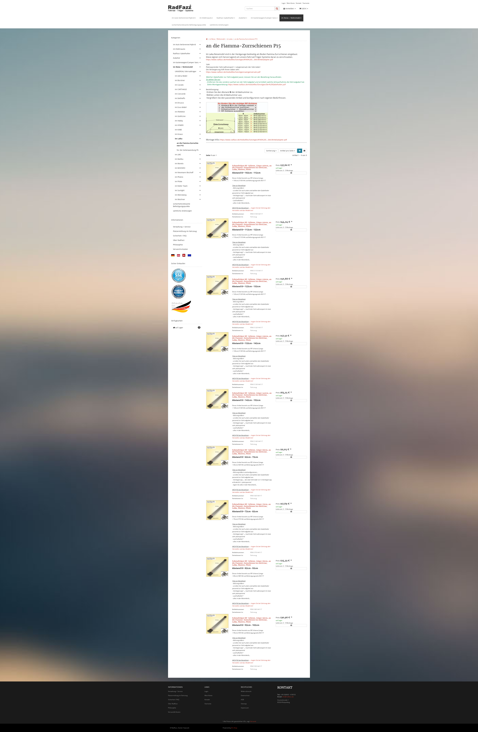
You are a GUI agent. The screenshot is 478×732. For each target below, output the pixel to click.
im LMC (178, 154)
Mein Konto (291, 3)
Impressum (245, 708)
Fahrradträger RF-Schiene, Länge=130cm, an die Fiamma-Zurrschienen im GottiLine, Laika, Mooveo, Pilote (251, 338)
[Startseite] (206, 39)
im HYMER (179, 125)
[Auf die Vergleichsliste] (291, 173)
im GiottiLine (180, 116)
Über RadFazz (178, 240)
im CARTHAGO (181, 89)
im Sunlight (179, 190)
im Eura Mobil (181, 107)
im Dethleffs (180, 98)
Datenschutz (245, 695)
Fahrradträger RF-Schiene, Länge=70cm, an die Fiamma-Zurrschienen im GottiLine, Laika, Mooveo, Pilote (251, 506)
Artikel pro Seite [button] (287, 150)
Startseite (306, 3)
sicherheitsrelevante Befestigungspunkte (189, 25)
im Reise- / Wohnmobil (290, 18)
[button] (299, 151)
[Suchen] (277, 8)
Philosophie (178, 244)
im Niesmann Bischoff (184, 172)
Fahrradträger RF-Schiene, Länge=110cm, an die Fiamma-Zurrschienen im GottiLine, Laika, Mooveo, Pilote (251, 224)
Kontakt (298, 3)
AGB (242, 700)
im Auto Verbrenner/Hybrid (183, 18)
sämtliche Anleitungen (219, 25)
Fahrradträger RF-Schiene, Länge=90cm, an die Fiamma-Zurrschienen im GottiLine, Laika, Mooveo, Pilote (251, 620)
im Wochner (180, 199)
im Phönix (179, 177)
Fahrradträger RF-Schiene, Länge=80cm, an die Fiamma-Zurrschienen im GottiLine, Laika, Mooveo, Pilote (251, 563)
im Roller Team (181, 186)
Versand (253, 721)
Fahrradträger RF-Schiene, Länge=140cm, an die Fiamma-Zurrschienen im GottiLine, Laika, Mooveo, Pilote (251, 395)
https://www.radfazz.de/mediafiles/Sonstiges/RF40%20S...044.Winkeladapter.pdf (239, 59)
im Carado (179, 85)
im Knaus (179, 134)
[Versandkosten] (173, 255)
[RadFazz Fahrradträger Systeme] (190, 8)
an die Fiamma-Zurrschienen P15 (188, 144)
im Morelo (179, 163)
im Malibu (179, 159)
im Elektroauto (206, 18)
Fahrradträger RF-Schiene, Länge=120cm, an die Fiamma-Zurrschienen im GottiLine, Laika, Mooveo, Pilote (251, 281)
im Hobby (179, 120)
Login (283, 3)
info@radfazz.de (288, 697)
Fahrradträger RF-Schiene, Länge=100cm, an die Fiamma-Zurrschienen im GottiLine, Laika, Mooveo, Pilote (251, 168)
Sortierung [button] (270, 150)
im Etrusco (179, 103)
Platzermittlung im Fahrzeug (185, 231)
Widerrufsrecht (246, 691)
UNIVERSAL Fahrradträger (185, 71)
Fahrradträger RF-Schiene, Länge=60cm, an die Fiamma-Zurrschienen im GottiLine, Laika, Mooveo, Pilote (251, 452)
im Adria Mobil (181, 76)
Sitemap (244, 704)
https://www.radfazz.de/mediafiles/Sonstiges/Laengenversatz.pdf (233, 72)
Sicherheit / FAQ (179, 235)
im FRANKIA (180, 112)
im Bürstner (180, 80)
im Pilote (178, 181)
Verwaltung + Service (181, 227)
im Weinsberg (180, 195)
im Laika (178, 138)
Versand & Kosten (180, 249)
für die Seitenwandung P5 (187, 150)
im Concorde (180, 94)
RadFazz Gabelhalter (225, 18)
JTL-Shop (234, 728)
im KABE (178, 129)
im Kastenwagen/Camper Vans (263, 18)
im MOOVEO (180, 168)
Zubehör (242, 18)
